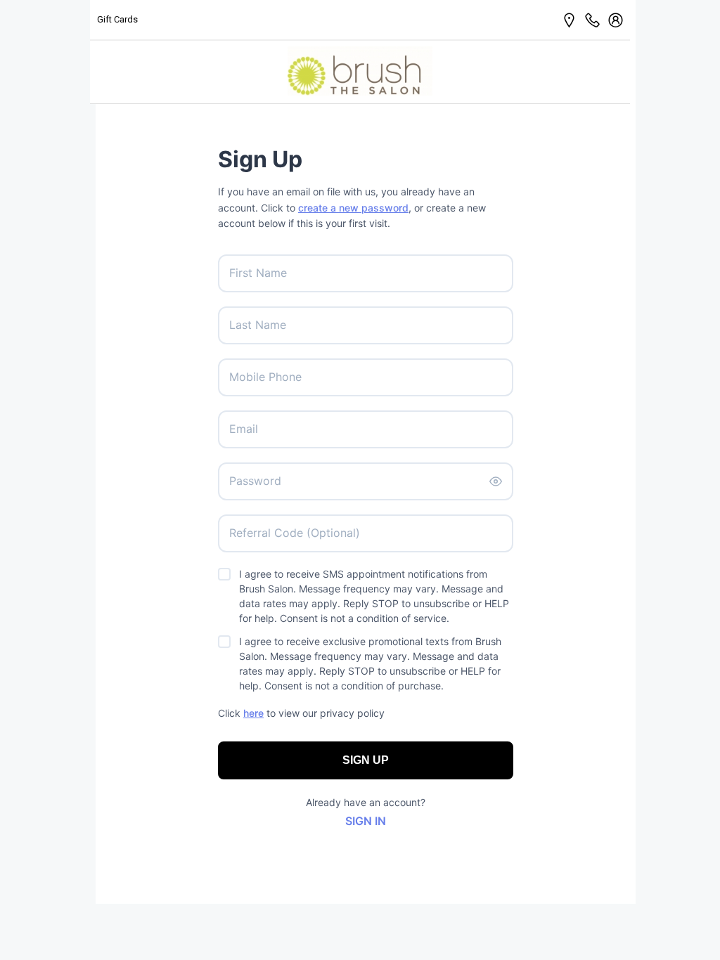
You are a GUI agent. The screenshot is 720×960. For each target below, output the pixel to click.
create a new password (353, 208)
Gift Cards (117, 19)
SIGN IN (365, 821)
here (253, 713)
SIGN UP (365, 760)
